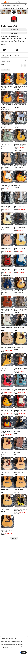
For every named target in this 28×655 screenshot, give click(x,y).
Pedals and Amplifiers (20, 8)
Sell (18, 1)
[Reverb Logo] (7, 2)
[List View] (25, 65)
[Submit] (25, 61)
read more (3, 44)
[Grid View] (23, 65)
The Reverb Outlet (6, 8)
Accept (23, 652)
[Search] (25, 5)
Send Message (14, 33)
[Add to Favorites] (12, 74)
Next (13, 538)
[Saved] (22, 2)
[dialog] (14, 645)
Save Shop (15, 29)
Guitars (12, 8)
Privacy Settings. (7, 647)
